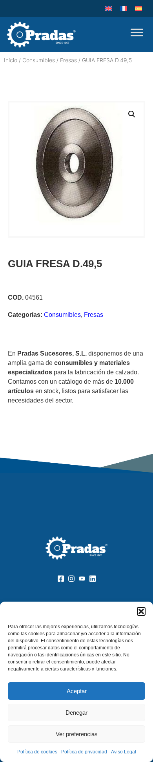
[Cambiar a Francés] (123, 8)
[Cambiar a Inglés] (108, 8)
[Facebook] (60, 578)
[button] (141, 611)
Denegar (76, 712)
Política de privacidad (84, 752)
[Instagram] (71, 578)
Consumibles (38, 60)
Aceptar (77, 691)
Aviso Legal (123, 752)
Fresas (68, 60)
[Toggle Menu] (137, 32)
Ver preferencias (77, 734)
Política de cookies (37, 752)
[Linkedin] (92, 578)
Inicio (10, 60)
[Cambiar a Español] (138, 8)
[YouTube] (81, 578)
